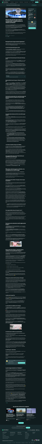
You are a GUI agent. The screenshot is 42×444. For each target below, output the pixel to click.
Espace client (34, 432)
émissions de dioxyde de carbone (10, 120)
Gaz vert (3, 434)
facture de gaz (8, 165)
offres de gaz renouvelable (14, 394)
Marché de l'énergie (7, 3)
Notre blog (26, 432)
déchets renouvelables (12, 83)
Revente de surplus (12, 435)
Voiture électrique (26, 437)
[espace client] (39, 2)
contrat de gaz (19, 260)
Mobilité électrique (19, 432)
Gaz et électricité (4, 435)
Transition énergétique (27, 434)
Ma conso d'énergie (27, 433)
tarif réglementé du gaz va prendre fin (16, 234)
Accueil (2, 3)
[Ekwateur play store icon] (38, 430)
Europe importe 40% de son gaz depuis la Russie (12, 173)
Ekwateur (11, 164)
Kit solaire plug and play (12, 434)
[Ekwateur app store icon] (34, 430)
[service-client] (39, 0)
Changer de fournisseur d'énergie (6, 436)
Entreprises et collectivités (7, 0)
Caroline (30, 12)
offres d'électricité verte (22, 394)
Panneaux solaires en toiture (12, 433)
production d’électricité (11, 134)
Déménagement (26, 438)
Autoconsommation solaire (12, 432)
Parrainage (34, 433)
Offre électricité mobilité (20, 434)
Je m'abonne (28, 427)
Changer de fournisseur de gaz (5, 438)
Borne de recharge (19, 433)
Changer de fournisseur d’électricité (6, 437)
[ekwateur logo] (5, 2)
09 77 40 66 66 (32, 0)
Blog (4, 3)
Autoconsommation (27, 436)
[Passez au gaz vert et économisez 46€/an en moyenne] (21, 5)
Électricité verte (4, 433)
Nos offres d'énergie (5, 432)
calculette (18, 307)
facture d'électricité (14, 165)
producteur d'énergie (23, 397)
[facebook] (35, 0)
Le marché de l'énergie (27, 435)
